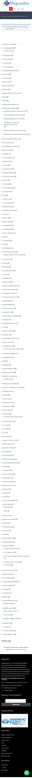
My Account (4, 765)
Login (4, 767)
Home (3, 14)
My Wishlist (4, 770)
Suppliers (4, 751)
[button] (26, 772)
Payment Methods (6, 737)
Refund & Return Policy (7, 735)
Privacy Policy (5, 740)
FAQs (2, 743)
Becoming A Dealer (7, 753)
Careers (3, 745)
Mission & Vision (5, 756)
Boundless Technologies (19, 649)
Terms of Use (5, 748)
